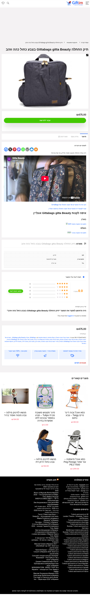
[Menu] (87, 3)
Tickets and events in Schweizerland (75, 544)
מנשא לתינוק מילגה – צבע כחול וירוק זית (45, 460)
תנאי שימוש (16, 591)
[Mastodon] (19, 149)
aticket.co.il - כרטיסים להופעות (78, 500)
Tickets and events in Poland (78, 554)
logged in (70, 316)
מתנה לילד (25, 341)
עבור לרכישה (45, 120)
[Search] (8, 3)
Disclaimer (14, 595)
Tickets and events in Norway (78, 552)
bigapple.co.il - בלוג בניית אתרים (77, 485)
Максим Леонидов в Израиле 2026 (45, 573)
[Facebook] (6, 149)
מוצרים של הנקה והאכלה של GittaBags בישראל (72, 341)
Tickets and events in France (78, 571)
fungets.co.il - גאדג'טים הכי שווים (77, 487)
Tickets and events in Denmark (77, 548)
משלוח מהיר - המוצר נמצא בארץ (44, 351)
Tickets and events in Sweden (77, 556)
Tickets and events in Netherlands (76, 561)
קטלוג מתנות (51, 337)
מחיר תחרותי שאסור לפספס (72, 351)
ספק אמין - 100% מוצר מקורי (17, 351)
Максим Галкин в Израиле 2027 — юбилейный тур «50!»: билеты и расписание (46, 546)
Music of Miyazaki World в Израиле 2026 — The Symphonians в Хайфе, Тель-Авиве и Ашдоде (46, 494)
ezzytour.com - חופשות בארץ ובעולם (76, 498)
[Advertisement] (45, 22)
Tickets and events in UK (79, 514)
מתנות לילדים (17, 341)
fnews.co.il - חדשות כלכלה (79, 495)
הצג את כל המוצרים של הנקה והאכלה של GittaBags (68, 205)
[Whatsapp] (23, 149)
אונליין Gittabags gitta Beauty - (20, 337)
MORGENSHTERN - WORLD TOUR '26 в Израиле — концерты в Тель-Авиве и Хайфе (45, 569)
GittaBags (83, 334)
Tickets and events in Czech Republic (75, 563)
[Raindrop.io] (32, 149)
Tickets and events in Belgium (77, 559)
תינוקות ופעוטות (72, 42)
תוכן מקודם (51, 480)
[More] (36, 149)
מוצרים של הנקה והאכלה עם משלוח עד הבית (46, 339)
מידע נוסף (74, 137)
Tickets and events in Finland (78, 557)
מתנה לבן (37, 341)
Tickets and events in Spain (78, 569)
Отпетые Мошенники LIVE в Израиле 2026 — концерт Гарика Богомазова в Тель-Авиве (45, 526)
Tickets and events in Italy (79, 550)
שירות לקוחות (26, 591)
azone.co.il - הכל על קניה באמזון (77, 489)
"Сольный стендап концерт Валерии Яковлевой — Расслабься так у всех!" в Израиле (45, 557)
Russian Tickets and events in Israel (75, 532)
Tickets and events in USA (79, 524)
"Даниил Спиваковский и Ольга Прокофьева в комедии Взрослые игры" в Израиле (46, 563)
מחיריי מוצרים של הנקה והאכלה (50, 341)
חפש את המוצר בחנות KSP (77, 224)
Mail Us (7, 595)
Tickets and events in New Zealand (76, 540)
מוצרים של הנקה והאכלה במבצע (69, 339)
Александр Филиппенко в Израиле (45, 575)
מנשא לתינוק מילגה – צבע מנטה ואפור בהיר (15, 414)
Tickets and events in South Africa (76, 542)
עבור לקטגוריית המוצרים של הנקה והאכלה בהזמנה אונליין (67, 209)
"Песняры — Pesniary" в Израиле (46, 522)
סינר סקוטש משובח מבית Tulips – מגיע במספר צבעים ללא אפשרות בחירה (45, 416)
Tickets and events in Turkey (78, 565)
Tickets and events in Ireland (78, 520)
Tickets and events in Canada (77, 567)
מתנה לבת (31, 341)
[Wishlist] (3, 3)
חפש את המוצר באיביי (78, 233)
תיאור (84, 137)
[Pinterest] (14, 149)
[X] (10, 149)
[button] (87, 55)
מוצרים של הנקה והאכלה (62, 337)
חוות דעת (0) (63, 137)
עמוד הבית (84, 42)
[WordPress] (27, 149)
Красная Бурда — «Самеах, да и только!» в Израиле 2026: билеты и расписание (45, 552)
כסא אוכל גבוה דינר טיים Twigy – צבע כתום (75, 415)
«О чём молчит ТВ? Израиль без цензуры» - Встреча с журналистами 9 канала (45, 540)
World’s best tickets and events (77, 530)
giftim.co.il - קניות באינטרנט (79, 496)
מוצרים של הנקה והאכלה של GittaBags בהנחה (20, 339)
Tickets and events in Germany (77, 538)
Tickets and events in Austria (78, 546)
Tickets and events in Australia (77, 522)
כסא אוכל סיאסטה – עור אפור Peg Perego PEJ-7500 (75, 462)
